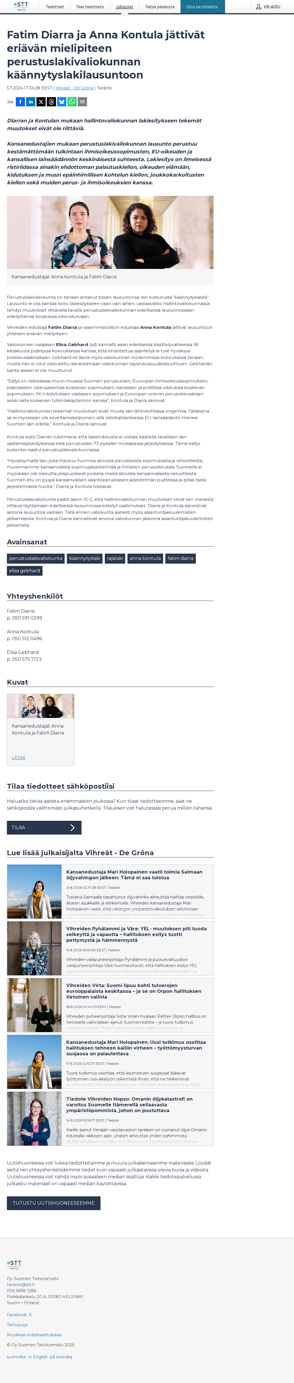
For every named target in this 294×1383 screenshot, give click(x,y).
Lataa (18, 757)
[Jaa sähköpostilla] (82, 102)
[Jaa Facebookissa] (20, 102)
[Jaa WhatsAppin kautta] (72, 102)
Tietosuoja (17, 1324)
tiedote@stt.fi (21, 1284)
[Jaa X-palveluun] (41, 102)
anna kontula (145, 558)
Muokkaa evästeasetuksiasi (34, 1334)
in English (38, 1356)
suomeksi (16, 1356)
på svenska (61, 1356)
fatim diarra (181, 558)
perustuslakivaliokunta (35, 558)
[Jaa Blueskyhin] (61, 102)
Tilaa (18, 827)
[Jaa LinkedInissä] (30, 102)
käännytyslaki (84, 558)
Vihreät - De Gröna (74, 88)
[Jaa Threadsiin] (51, 102)
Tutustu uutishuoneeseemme (54, 1203)
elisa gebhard (24, 570)
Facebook (17, 1314)
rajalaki (115, 558)
